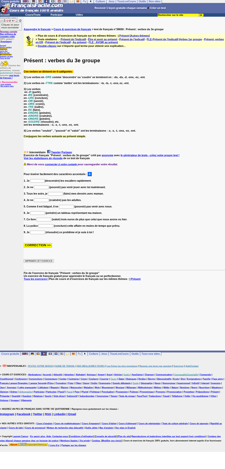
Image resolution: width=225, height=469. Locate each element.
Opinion (4, 392)
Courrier (104, 379)
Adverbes (69, 374)
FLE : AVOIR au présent (103, 42)
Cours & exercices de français (72, 29)
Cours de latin (16, 428)
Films (51, 383)
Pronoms (160, 392)
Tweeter (56, 152)
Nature (174, 387)
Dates (121, 379)
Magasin (54, 387)
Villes (213, 396)
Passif (61, 392)
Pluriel (85, 392)
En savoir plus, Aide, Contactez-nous (49, 436)
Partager (66, 152)
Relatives (38, 396)
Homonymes (168, 383)
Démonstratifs (164, 379)
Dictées (142, 379)
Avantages (6, 41)
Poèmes (134, 392)
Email (72, 414)
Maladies (88, 387)
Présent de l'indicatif (73, 39)
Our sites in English (125, 428)
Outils (135, 353)
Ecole (176, 379)
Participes (39, 392)
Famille (206, 379)
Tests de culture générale (175, 423)
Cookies (96, 440)
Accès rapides (6, 47)
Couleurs (93, 379)
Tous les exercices (35, 279)
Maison (64, 387)
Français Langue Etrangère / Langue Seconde (23, 383)
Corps (84, 379)
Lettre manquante (27, 387)
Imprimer (3, 49)
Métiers (157, 387)
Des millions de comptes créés (8, 34)
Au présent (79, 42)
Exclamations (194, 379)
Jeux (104, 353)
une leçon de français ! (9, 76)
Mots (97, 387)
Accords (47, 374)
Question (26, 396)
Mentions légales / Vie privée (75, 440)
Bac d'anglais (106, 428)
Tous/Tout (142, 396)
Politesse (95, 392)
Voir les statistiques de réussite (43, 158)
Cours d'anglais (44, 423)
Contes (62, 379)
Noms (194, 387)
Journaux (11, 387)
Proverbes (189, 392)
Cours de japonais (199, 423)
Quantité (16, 396)
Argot (109, 374)
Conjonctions (35, 379)
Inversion (216, 383)
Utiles (79, 14)
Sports (48, 396)
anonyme (107, 155)
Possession (122, 392)
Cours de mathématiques (67, 423)
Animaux (91, 374)
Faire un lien (5, 58)
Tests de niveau (127, 396)
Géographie (147, 383)
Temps (113, 396)
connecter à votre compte (61, 164)
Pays (77, 392)
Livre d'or (4, 51)
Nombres (184, 387)
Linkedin (60, 414)
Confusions (21, 379)
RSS (48, 414)
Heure (157, 383)
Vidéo (187, 396)
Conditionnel (6, 379)
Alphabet (80, 374)
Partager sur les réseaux (73, 445)
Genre (86, 383)
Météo (166, 387)
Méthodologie (145, 387)
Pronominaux (147, 392)
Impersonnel (183, 383)
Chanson (149, 374)
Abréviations (34, 374)
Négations (216, 387)
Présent (124, 35)
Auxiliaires (137, 374)
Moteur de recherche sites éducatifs (65, 428)
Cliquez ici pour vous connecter (10, 26)
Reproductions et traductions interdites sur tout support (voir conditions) (168, 436)
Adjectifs (57, 374)
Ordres (13, 392)
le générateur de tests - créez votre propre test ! (150, 155)
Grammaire (105, 383)
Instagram (7, 414)
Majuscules (76, 387)
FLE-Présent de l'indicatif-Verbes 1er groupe (174, 39)
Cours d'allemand (128, 423)
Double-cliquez (47, 46)
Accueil (5, 14)
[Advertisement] (124, 312)
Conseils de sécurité (105, 436)
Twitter (37, 414)
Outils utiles (91, 428)
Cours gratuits (10, 353)
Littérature (43, 387)
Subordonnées (86, 396)
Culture (93, 353)
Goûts (94, 383)
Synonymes (102, 396)
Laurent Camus (20, 436)
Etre (183, 379)
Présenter (5, 396)
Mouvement (108, 387)
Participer (57, 14)
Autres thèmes (139, 35)
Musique (120, 387)
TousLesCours (119, 353)
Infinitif (195, 383)
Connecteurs (50, 379)
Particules (51, 392)
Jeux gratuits (5, 84)
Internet (205, 383)
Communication (164, 374)
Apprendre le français (37, 29)
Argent (101, 374)
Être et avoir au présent (102, 39)
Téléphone (177, 396)
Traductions (155, 396)
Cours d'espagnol (91, 423)
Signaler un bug (6, 56)
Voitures (4, 400)
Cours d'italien (109, 423)
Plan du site (5, 53)
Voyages (14, 400)
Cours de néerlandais (149, 423)
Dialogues (131, 379)
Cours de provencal (35, 428)
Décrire (151, 379)
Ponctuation (108, 392)
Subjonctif (72, 396)
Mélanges (131, 387)
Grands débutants (121, 383)
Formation (61, 383)
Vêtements (26, 400)
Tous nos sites (150, 353)
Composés (205, 374)
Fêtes (78, 383)
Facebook (23, 414)
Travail (166, 396)
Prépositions (202, 392)
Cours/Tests (33, 14)
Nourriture (204, 387)
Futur (71, 383)
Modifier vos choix (111, 440)
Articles (118, 374)
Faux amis (217, 379)
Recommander (6, 54)
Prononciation (174, 392)
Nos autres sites (7, 86)
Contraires (73, 379)
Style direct (59, 396)
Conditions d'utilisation (81, 436)
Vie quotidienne (200, 396)
